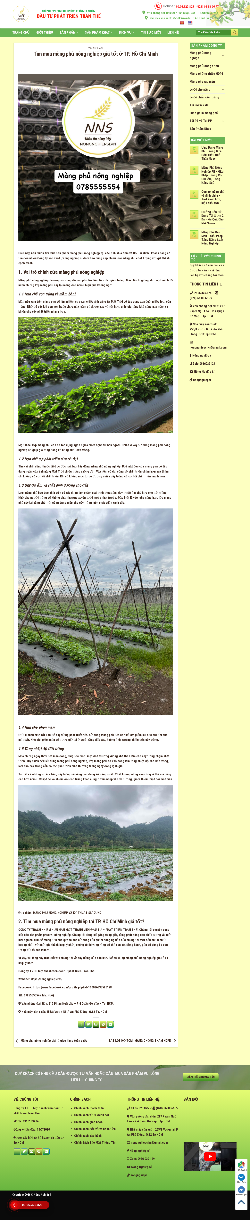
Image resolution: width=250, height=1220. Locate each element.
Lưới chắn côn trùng (204, 97)
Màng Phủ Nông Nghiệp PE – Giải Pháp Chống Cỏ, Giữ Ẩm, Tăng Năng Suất (212, 175)
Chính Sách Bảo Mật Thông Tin (94, 1142)
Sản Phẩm (68, 32)
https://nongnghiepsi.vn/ (46, 979)
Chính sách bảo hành (88, 1136)
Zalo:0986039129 (203, 364)
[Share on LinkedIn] (110, 1024)
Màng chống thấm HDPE (206, 74)
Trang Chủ (21, 32)
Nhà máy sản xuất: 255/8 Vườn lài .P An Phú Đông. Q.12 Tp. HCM (64, 1012)
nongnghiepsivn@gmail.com (149, 1142)
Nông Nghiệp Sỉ (203, 372)
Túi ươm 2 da (199, 105)
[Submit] (234, 32)
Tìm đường (241, 1170)
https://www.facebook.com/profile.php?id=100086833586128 (72, 987)
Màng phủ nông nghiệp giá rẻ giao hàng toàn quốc (53, 1041)
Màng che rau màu (202, 82)
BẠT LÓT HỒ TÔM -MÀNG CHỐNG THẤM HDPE (140, 1041)
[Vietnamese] (182, 23)
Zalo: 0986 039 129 (142, 1159)
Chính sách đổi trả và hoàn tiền (95, 1129)
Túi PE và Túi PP (201, 121)
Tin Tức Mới (151, 32)
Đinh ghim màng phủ (204, 113)
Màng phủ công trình (204, 66)
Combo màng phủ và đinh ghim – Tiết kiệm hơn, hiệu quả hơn (212, 197)
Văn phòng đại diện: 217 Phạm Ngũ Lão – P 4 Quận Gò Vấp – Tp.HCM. (207, 311)
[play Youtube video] (210, 1156)
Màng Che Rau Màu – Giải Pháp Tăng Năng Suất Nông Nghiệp (212, 237)
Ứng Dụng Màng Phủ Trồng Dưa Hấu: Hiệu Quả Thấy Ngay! (212, 153)
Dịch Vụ (125, 32)
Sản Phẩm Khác (97, 32)
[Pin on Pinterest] (103, 1024)
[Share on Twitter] (88, 1024)
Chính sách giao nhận (88, 1122)
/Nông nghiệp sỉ (72, 258)
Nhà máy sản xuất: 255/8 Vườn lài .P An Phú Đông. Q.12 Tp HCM (206, 329)
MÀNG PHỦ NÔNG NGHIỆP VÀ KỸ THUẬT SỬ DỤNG (67, 913)
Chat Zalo (241, 1182)
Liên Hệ (173, 32)
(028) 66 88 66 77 (166, 1108)
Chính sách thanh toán (89, 1108)
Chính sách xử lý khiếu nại (91, 1115)
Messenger (241, 1195)
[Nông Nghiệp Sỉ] (20, 13)
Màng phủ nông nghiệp (200, 55)
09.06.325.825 (202, 293)
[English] (191, 23)
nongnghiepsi (201, 380)
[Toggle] (223, 55)
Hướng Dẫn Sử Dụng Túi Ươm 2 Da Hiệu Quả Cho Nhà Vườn (212, 217)
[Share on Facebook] (81, 1024)
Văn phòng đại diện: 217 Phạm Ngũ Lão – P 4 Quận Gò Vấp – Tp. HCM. (67, 1003)
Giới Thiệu (44, 32)
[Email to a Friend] (96, 1024)
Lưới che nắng (200, 89)
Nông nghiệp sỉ (202, 355)
